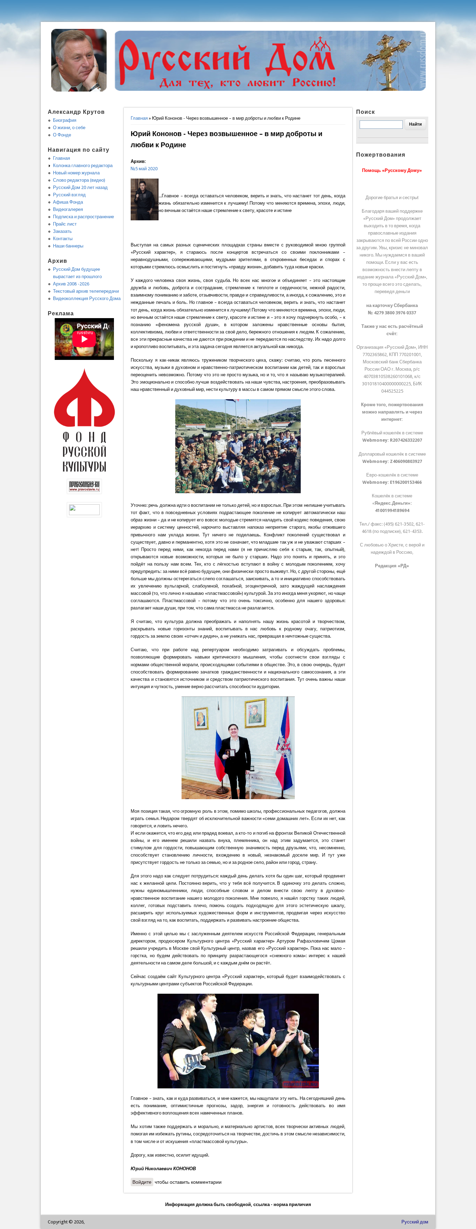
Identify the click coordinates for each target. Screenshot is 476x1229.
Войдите (142, 1182)
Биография (64, 120)
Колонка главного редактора (83, 165)
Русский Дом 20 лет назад (80, 187)
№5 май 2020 (144, 168)
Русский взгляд (69, 194)
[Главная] (79, 90)
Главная (139, 118)
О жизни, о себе (69, 127)
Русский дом (414, 1221)
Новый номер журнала (76, 172)
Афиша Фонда (68, 202)
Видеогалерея (68, 209)
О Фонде (62, 134)
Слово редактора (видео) (79, 180)
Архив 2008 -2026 (71, 283)
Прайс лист (65, 224)
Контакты (62, 238)
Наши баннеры (68, 246)
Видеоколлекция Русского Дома (87, 298)
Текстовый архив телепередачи (86, 291)
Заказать (62, 231)
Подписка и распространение (83, 216)
